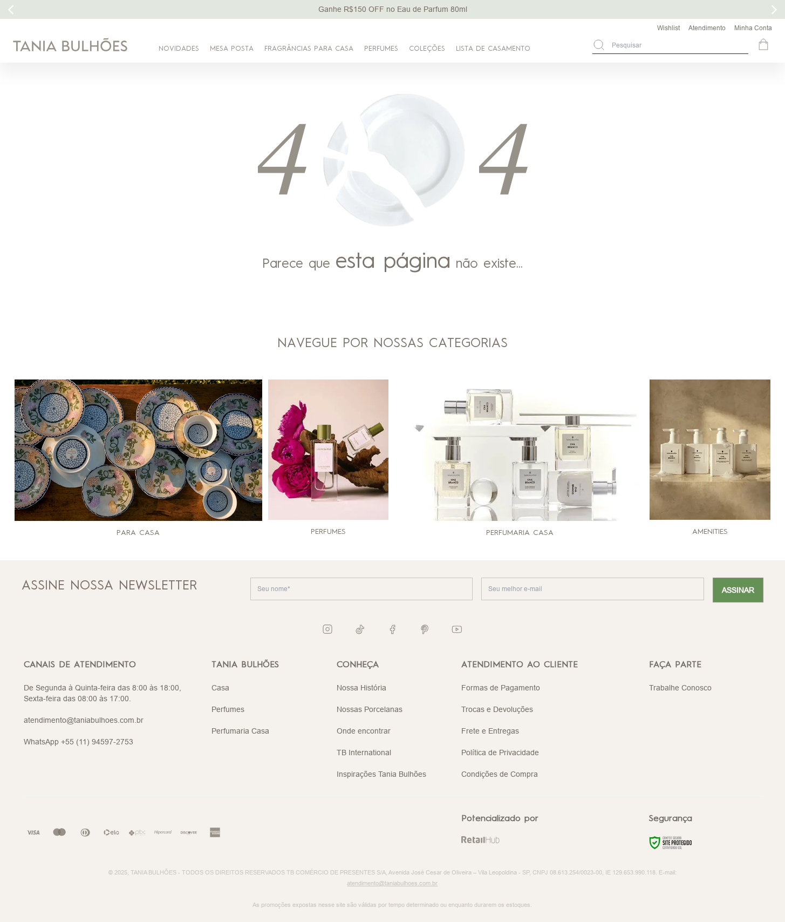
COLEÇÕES (427, 48)
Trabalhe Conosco (680, 687)
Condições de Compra (499, 774)
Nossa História (361, 687)
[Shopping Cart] (764, 45)
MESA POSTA (232, 48)
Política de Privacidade (500, 752)
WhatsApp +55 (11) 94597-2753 (78, 741)
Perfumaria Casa (240, 731)
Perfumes (227, 709)
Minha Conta (753, 28)
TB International (364, 752)
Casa (220, 687)
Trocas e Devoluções (497, 709)
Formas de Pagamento (500, 687)
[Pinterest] (425, 629)
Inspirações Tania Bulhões (381, 774)
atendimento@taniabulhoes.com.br (84, 720)
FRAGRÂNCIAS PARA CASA (308, 48)
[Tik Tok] (360, 629)
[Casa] (138, 450)
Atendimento (707, 28)
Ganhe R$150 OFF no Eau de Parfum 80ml (392, 9)
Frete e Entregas (490, 731)
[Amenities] (710, 449)
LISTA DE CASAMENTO (493, 48)
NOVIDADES (179, 48)
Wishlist (668, 28)
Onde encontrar (364, 731)
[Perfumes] (328, 449)
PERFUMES (381, 48)
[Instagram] (327, 629)
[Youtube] (457, 629)
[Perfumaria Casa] (520, 450)
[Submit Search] (598, 44)
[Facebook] (392, 629)
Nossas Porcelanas (369, 709)
